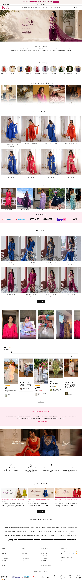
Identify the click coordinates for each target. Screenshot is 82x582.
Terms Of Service (25, 555)
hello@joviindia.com (47, 565)
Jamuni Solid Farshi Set (11, 294)
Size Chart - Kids (5, 558)
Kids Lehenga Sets (70, 539)
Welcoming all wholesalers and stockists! (41, 411)
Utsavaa (66, 531)
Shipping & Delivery (25, 558)
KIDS (8, 4)
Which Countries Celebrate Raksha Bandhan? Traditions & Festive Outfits (40, 499)
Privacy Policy (24, 553)
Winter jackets (35, 529)
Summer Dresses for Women (66, 535)
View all (41, 301)
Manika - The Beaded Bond (45, 533)
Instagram (45, 553)
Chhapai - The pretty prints (67, 533)
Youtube (45, 558)
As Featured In (4, 553)
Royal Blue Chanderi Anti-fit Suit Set (51, 143)
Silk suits (30, 529)
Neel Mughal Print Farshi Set (51, 262)
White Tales (75, 533)
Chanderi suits (25, 529)
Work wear (21, 527)
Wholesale (4, 560)
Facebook (45, 551)
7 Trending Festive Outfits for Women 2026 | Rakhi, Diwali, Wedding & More (13, 499)
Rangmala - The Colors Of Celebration (19, 531)
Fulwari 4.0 (42, 531)
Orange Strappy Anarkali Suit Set (31, 143)
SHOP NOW (56, 1)
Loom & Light (46, 531)
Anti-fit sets (67, 527)
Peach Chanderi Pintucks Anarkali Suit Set (31, 176)
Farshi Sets (72, 527)
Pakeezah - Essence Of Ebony (16, 533)
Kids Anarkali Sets (44, 539)
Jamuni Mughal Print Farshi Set (51, 294)
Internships (24, 563)
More (41, 401)
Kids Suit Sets (50, 539)
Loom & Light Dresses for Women (19, 535)
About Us (3, 551)
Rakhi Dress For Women (13, 527)
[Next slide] (79, 26)
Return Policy (24, 551)
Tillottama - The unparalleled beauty (57, 531)
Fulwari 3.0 (25, 533)
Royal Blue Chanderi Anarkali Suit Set (11, 176)
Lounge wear (31, 527)
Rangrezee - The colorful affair (33, 531)
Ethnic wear (40, 529)
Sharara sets (49, 527)
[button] (40, 7)
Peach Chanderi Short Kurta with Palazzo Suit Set (71, 176)
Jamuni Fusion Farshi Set (71, 294)
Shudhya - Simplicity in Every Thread (53, 535)
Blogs (3, 563)
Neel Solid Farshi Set (11, 262)
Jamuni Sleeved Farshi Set (31, 294)
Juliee (28, 535)
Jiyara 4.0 (11, 539)
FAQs (23, 560)
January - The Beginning (17, 536)
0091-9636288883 (42, 421)
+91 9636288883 (46, 562)
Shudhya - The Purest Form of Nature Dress (37, 535)
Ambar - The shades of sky (56, 533)
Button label (41, 25)
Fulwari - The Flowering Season (33, 533)
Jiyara (25, 539)
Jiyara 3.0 (15, 539)
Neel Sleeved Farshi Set (31, 262)
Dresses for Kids (30, 539)
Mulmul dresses (19, 529)
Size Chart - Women (5, 555)
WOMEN (4, 4)
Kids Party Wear (13, 540)
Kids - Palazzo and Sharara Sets (60, 539)
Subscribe (65, 563)
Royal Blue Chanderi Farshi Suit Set (51, 176)
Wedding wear (37, 527)
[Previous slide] (2, 26)
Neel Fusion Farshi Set (71, 262)
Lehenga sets (54, 527)
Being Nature (24, 536)
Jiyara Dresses (21, 539)
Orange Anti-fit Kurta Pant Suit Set (71, 143)
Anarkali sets (43, 527)
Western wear (45, 529)
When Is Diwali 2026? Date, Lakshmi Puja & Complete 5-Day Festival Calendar (67, 499)
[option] (41, 5)
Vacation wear (26, 527)
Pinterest (45, 555)
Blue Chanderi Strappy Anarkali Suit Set (11, 144)
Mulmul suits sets (11, 529)
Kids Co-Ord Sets (37, 539)
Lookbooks (4, 565)
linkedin (44, 560)
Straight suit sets (61, 527)
